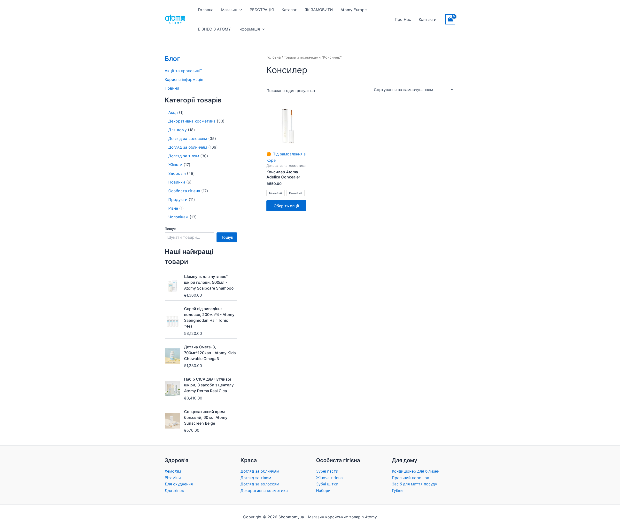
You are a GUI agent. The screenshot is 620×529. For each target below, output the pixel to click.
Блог (172, 59)
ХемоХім (173, 471)
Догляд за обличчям (259, 471)
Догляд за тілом (255, 477)
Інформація (249, 29)
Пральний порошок (410, 477)
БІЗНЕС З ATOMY (214, 29)
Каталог (289, 9)
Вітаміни (173, 477)
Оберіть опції (286, 205)
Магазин (229, 9)
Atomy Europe (354, 9)
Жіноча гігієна (329, 477)
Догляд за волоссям (259, 484)
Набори (323, 490)
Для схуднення (179, 484)
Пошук (170, 229)
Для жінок (174, 490)
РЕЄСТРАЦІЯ (262, 9)
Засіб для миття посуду (414, 484)
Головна (205, 9)
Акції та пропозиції (183, 70)
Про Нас (403, 19)
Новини (172, 88)
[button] (239, 9)
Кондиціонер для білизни (416, 471)
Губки (397, 490)
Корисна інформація (184, 79)
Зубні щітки (327, 484)
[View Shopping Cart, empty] (450, 19)
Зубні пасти (327, 471)
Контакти (427, 19)
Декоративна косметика (264, 490)
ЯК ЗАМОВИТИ (318, 9)
